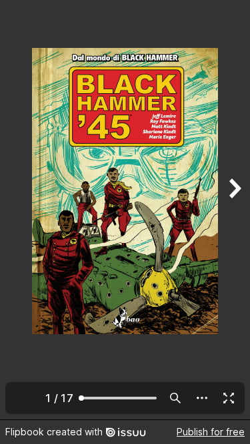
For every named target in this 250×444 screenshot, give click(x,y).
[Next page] (234, 209)
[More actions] (202, 398)
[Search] (175, 398)
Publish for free (211, 431)
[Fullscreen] (228, 398)
